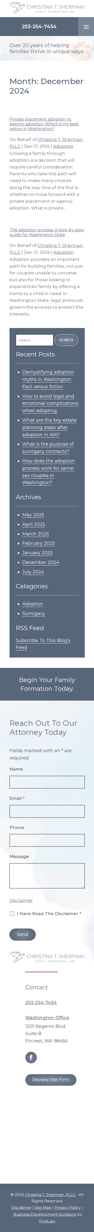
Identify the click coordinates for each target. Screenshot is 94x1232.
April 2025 (33, 524)
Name (16, 769)
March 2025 (35, 534)
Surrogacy (33, 613)
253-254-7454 (39, 26)
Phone (17, 827)
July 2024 (33, 572)
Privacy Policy (67, 1207)
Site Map (43, 1207)
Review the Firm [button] (50, 1079)
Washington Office (47, 1018)
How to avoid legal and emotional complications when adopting (50, 403)
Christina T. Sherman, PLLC (50, 1194)
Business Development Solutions (44, 1214)
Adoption (63, 146)
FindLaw (47, 1221)
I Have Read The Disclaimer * (49, 913)
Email (17, 798)
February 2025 (38, 543)
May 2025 (33, 515)
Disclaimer (21, 900)
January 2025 (37, 553)
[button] (86, 27)
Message (19, 856)
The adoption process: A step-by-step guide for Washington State (47, 232)
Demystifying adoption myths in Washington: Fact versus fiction (48, 379)
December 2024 (40, 562)
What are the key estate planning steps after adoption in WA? (49, 427)
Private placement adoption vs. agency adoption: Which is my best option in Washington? (44, 124)
